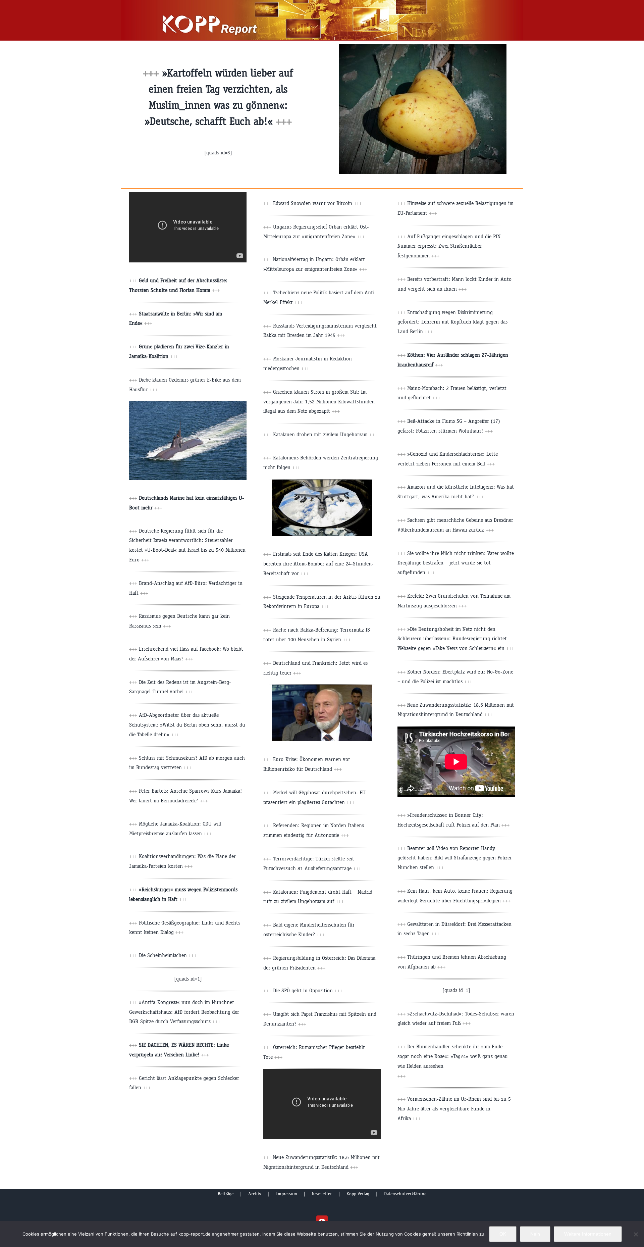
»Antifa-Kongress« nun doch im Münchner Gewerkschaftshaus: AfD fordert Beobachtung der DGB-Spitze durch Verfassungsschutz (184, 1012)
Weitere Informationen (587, 1234)
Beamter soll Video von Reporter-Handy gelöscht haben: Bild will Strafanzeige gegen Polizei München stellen (454, 858)
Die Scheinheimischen (168, 955)
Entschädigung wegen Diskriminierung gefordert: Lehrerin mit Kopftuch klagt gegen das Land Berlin (452, 322)
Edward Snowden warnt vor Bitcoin (312, 203)
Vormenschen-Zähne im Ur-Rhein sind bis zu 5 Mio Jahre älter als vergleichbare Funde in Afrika (454, 1108)
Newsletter (322, 1194)
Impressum (286, 1194)
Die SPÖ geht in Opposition (303, 990)
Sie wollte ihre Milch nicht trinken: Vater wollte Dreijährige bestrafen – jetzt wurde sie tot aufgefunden (455, 563)
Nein (535, 1234)
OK (502, 1234)
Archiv (254, 1194)
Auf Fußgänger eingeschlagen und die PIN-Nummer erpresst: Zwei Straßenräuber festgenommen (449, 246)
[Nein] (635, 1234)
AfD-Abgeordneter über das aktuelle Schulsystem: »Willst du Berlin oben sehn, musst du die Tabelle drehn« (187, 725)
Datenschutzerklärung (405, 1194)
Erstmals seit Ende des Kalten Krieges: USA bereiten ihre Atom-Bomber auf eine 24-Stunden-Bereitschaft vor (318, 564)
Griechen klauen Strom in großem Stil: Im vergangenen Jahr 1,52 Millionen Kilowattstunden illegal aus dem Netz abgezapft (319, 401)
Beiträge (225, 1194)
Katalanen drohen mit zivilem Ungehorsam (325, 434)
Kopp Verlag (357, 1194)
